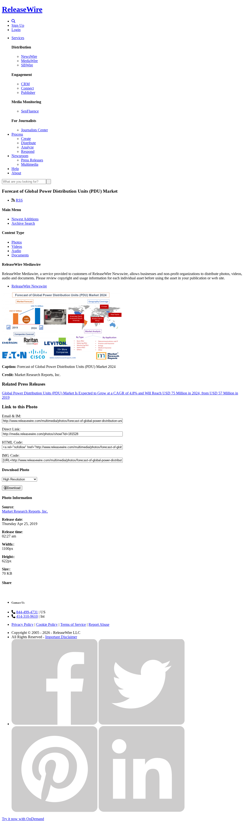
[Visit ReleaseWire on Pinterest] (54, 811)
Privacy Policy (22, 624)
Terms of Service (73, 624)
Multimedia (29, 164)
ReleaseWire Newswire (29, 286)
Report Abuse (99, 624)
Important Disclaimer (61, 637)
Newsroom (19, 156)
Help (15, 169)
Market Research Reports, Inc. (25, 511)
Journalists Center (34, 130)
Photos (16, 242)
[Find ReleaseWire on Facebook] (54, 724)
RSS (19, 200)
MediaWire (29, 61)
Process (17, 134)
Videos (16, 246)
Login (16, 30)
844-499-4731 (27, 612)
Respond (27, 151)
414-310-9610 (27, 616)
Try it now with (23, 819)
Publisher (28, 92)
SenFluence (30, 111)
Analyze (27, 147)
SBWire (27, 65)
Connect (27, 88)
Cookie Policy (47, 624)
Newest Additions (25, 219)
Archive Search (23, 223)
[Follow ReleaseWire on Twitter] (142, 724)
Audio (16, 251)
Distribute (28, 143)
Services (17, 38)
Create (26, 139)
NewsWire (29, 56)
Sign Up (17, 25)
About (16, 173)
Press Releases (32, 160)
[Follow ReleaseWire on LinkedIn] (142, 811)
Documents (20, 255)
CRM (25, 84)
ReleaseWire (22, 9)
